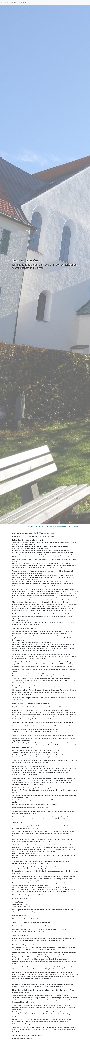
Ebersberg (13, 2)
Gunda (36, 533)
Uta (27, 533)
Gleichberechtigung (60, 526)
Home (6, 2)
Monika (31, 533)
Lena (52, 533)
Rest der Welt (22, 2)
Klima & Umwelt (73, 526)
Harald (23, 533)
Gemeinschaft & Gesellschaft (43, 526)
